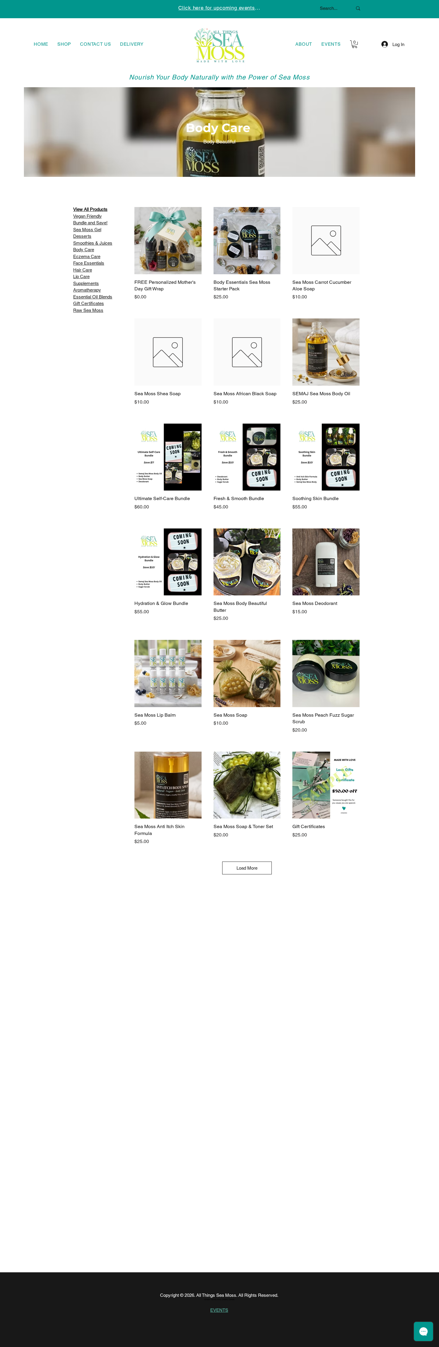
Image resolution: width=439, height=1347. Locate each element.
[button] (354, 44)
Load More (247, 868)
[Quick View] (168, 240)
